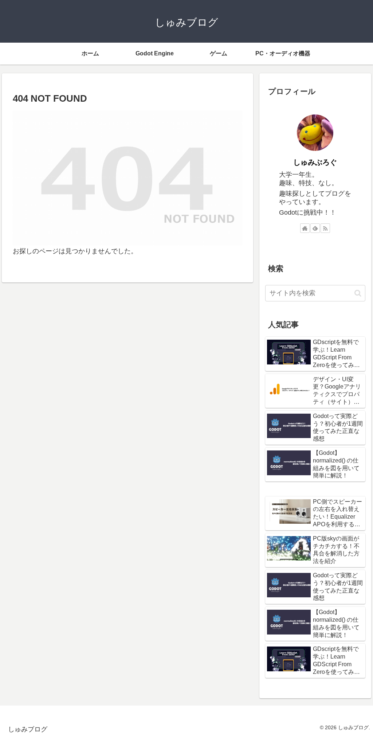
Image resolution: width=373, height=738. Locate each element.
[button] (358, 293)
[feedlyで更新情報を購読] (315, 228)
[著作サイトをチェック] (305, 228)
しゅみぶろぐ (315, 162)
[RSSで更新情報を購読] (325, 228)
